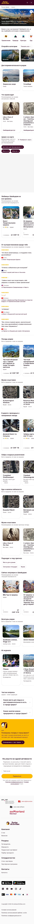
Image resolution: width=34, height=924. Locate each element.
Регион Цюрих (5, 7)
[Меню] (31, 2)
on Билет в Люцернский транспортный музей (14, 314)
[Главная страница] (5, 2)
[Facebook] (7, 889)
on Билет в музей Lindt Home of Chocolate (13, 272)
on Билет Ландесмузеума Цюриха (10, 259)
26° (25, 11)
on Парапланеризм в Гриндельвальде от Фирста (14, 287)
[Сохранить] (31, 11)
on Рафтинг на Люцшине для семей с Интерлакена (15, 331)
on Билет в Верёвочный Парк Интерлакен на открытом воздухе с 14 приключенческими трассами (16, 300)
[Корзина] (27, 2)
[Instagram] (16, 889)
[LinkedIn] (2, 889)
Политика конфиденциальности (14, 782)
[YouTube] (11, 889)
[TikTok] (20, 889)
